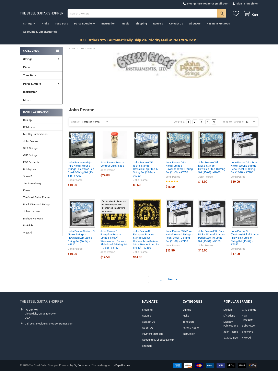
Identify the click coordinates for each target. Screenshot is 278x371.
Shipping (141, 23)
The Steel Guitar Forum (36, 197)
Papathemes (122, 365)
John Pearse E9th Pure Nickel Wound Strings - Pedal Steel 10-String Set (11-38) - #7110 (179, 236)
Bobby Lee (29, 169)
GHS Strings (30, 155)
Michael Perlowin (33, 218)
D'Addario (29, 127)
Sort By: (75, 121)
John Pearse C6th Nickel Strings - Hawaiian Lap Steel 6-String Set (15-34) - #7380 (145, 169)
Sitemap (147, 345)
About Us (194, 23)
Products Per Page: (233, 121)
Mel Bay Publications (35, 134)
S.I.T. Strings (30, 148)
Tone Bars (61, 23)
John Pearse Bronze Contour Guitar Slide (112, 164)
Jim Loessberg (32, 183)
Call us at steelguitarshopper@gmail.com (49, 323)
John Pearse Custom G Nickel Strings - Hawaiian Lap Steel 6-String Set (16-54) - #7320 (81, 238)
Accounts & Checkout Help (40, 31)
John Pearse (30, 141)
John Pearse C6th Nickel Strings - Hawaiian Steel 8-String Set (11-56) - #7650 (179, 167)
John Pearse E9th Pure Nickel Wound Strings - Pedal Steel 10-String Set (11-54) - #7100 (211, 236)
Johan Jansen (31, 211)
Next (171, 279)
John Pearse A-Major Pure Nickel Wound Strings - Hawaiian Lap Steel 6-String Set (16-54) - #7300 (81, 169)
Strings (27, 23)
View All (28, 232)
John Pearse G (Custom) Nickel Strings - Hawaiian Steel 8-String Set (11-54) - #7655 (245, 238)
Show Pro (28, 176)
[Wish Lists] (236, 13)
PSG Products (31, 162)
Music (125, 23)
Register (252, 3)
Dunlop (27, 120)
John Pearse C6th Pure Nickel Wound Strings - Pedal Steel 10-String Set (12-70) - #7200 (244, 167)
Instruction (108, 23)
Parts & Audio (83, 23)
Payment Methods (218, 23)
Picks (45, 23)
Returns (158, 23)
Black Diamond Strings (36, 204)
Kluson (27, 190)
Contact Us (176, 23)
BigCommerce (82, 365)
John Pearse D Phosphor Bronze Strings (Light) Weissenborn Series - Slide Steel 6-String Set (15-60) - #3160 (146, 239)
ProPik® (28, 225)
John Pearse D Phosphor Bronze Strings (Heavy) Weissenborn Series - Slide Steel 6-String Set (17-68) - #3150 (114, 239)
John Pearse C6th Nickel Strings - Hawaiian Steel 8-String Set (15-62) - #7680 (211, 167)
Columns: (179, 121)
